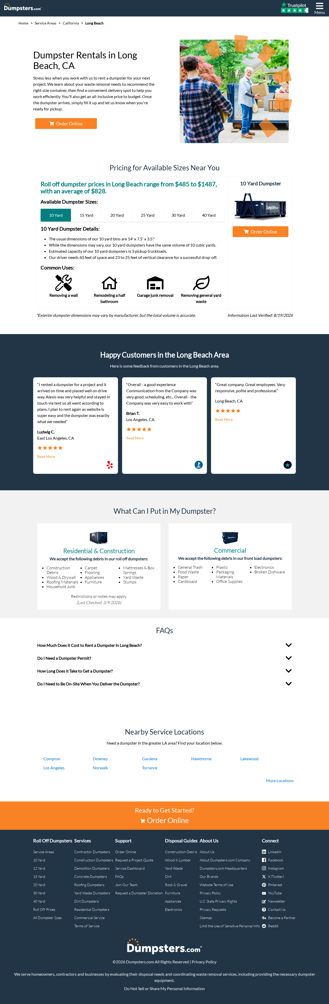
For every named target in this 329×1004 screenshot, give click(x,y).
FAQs (119, 876)
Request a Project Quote (134, 860)
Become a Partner (282, 917)
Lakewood (249, 758)
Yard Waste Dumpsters (92, 893)
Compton (51, 758)
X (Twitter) (276, 876)
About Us (207, 852)
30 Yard (39, 893)
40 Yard (39, 901)
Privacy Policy (210, 893)
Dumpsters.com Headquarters (223, 868)
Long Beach (94, 23)
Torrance (149, 767)
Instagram (276, 868)
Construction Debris (181, 852)
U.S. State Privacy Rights (218, 901)
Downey (100, 758)
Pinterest (275, 885)
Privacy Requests (213, 909)
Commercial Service (89, 917)
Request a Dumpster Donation (139, 893)
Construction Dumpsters (93, 860)
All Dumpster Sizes (47, 917)
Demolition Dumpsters (91, 868)
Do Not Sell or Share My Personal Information (164, 988)
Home (23, 23)
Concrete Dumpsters (90, 876)
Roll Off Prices (44, 909)
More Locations (280, 780)
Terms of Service (86, 926)
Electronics (173, 909)
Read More (46, 457)
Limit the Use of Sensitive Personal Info (230, 926)
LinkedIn (274, 852)
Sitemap (206, 917)
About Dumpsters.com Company (225, 860)
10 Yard (39, 860)
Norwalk (100, 767)
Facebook (275, 860)
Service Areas (45, 23)
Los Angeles (54, 767)
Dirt (168, 876)
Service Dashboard (130, 868)
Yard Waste (174, 868)
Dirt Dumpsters (86, 901)
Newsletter (276, 901)
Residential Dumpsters (91, 909)
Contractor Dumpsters (92, 852)
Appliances (173, 901)
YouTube (275, 893)
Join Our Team (126, 885)
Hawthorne (201, 758)
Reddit (273, 926)
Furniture (172, 893)
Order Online (69, 123)
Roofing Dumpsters (89, 885)
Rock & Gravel (176, 885)
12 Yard (39, 868)
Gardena (149, 758)
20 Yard (39, 885)
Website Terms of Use (216, 885)
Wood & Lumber (178, 860)
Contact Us (277, 909)
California (71, 23)
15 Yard (39, 876)
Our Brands (209, 876)
